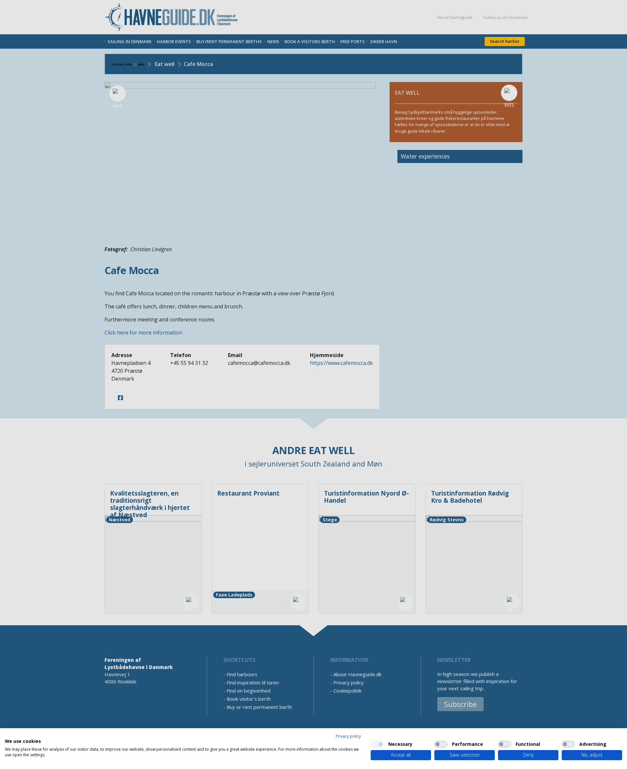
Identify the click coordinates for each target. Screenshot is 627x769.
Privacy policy (348, 736)
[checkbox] (377, 744)
